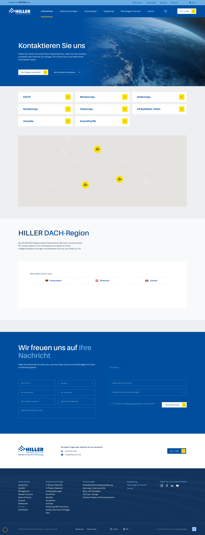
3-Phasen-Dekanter (54, 488)
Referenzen (137, 2)
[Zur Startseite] (31, 451)
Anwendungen (91, 11)
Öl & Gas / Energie (90, 494)
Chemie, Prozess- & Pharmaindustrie (98, 497)
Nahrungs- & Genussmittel (94, 488)
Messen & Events (25, 494)
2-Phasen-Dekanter (54, 485)
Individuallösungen (54, 491)
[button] (5, 530)
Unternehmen (47, 11)
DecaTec (49, 497)
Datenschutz (130, 403)
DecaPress (50, 494)
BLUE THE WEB (181, 529)
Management (24, 491)
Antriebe (49, 503)
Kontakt (174, 2)
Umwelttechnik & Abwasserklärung (98, 485)
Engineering (109, 11)
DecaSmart (50, 500)
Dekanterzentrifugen (68, 11)
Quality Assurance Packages (58, 509)
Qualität (21, 488)
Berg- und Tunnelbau (91, 491)
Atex (48, 513)
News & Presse (24, 497)
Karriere (163, 2)
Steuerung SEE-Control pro (57, 506)
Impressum (79, 529)
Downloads (151, 2)
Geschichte (23, 485)
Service (151, 11)
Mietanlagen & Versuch (131, 11)
